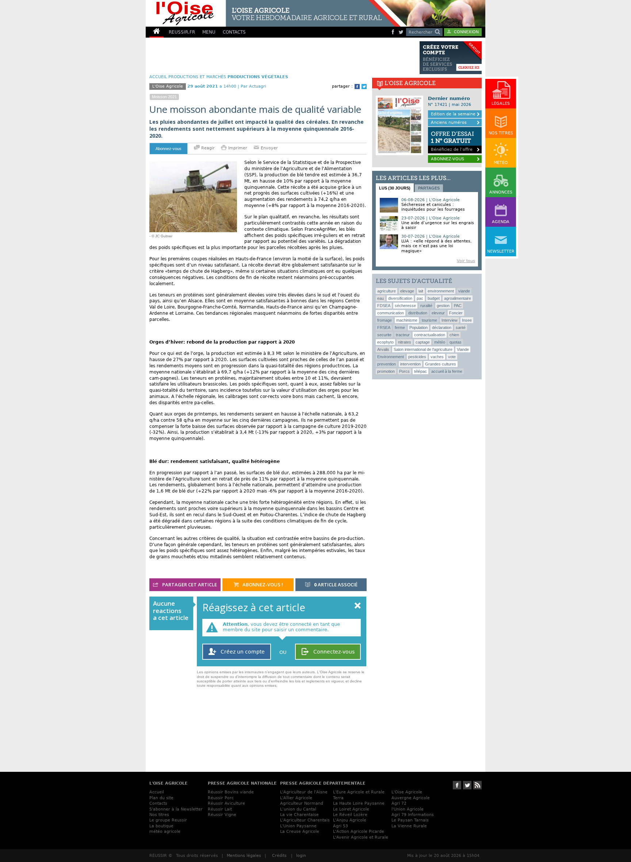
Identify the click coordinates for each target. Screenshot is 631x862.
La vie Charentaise (299, 814)
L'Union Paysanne (298, 826)
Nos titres (159, 814)
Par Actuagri (253, 86)
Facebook (357, 86)
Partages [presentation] (429, 188)
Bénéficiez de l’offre (452, 141)
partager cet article (189, 584)
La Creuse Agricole (299, 831)
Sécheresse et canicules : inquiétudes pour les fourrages (433, 207)
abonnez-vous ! (262, 584)
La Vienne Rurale (409, 826)
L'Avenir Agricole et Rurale (360, 837)
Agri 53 (340, 826)
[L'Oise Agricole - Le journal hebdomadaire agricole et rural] (273, 13)
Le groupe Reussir (168, 820)
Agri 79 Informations (412, 814)
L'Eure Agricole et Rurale (359, 792)
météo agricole (164, 831)
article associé (335, 584)
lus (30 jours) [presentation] (394, 188)
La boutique (161, 826)
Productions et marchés (197, 76)
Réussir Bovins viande (231, 792)
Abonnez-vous (168, 148)
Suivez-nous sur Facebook (457, 785)
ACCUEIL (158, 76)
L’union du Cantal (298, 809)
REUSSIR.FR (182, 32)
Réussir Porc (221, 798)
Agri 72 (398, 803)
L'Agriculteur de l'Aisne (304, 792)
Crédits (279, 855)
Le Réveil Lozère (350, 814)
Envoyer (268, 148)
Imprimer (238, 148)
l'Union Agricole (407, 809)
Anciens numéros (449, 122)
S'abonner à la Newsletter (176, 809)
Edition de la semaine (453, 114)
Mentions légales (244, 855)
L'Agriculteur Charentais (305, 820)
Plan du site (161, 798)
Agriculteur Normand (301, 803)
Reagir (207, 148)
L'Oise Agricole (406, 792)
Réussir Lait (220, 809)
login (301, 855)
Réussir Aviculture (226, 803)
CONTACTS (234, 32)
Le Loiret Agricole (351, 809)
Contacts (158, 803)
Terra (338, 798)
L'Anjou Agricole (349, 820)
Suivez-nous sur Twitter (467, 785)
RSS (477, 785)
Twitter (364, 86)
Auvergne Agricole (410, 798)
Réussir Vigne (222, 814)
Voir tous (466, 260)
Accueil (156, 792)
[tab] (395, 187)
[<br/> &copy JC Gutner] (193, 164)
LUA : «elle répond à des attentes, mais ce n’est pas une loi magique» (436, 246)
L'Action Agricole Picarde (358, 831)
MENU (208, 32)
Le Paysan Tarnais (410, 820)
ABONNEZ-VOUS (447, 159)
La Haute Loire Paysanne (359, 803)
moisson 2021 (164, 97)
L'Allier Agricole (296, 798)
